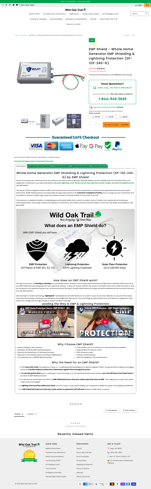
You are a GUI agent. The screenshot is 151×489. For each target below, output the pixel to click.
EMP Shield (23, 35)
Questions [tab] (30, 414)
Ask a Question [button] (112, 410)
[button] (35, 14)
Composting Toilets (53, 460)
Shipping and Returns (85, 464)
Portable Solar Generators (55, 452)
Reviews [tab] (17, 414)
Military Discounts (83, 476)
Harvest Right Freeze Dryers (56, 476)
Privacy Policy (81, 460)
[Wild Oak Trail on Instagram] (10, 5)
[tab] (21, 166)
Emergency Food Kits (53, 472)
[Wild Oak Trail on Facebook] (6, 5)
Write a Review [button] (130, 410)
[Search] (146, 13)
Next (133, 35)
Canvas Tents (51, 468)
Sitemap (80, 472)
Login (139, 5)
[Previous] (16, 74)
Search (79, 448)
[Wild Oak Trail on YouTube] (17, 5)
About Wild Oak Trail (84, 452)
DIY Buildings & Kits (53, 464)
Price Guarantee (83, 456)
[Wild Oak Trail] (75, 9)
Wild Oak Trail (26, 484)
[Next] (85, 74)
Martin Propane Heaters (55, 456)
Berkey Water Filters (53, 448)
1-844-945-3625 (26, 5)
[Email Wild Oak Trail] (3, 5)
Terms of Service (83, 468)
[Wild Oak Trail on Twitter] (13, 5)
